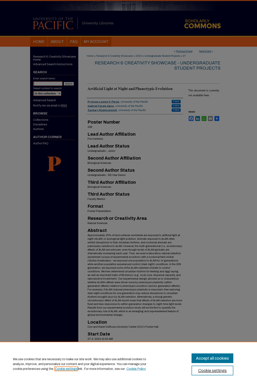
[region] (128, 364)
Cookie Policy (136, 369)
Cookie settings (66, 369)
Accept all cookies (212, 358)
